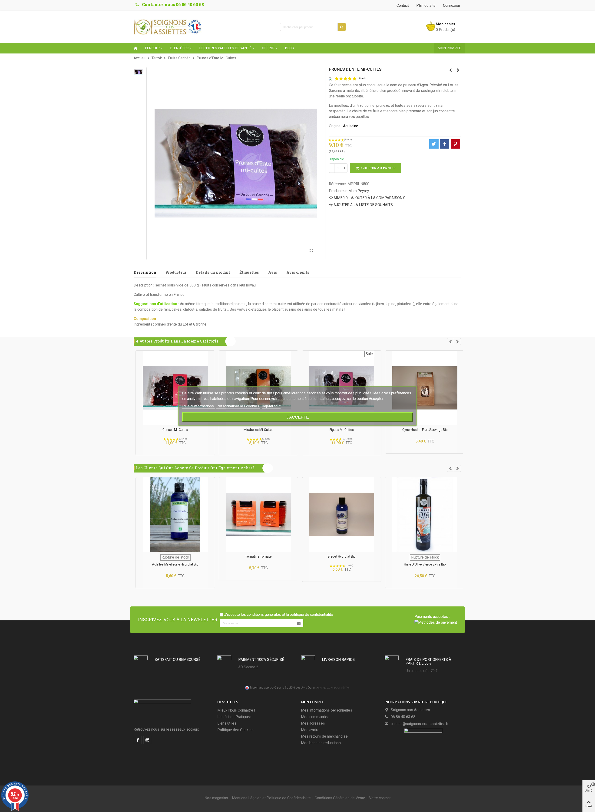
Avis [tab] (272, 272)
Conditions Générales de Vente (340, 798)
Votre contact (380, 798)
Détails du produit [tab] (213, 272)
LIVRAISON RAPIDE (338, 659)
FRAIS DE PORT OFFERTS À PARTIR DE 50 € (428, 661)
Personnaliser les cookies (238, 406)
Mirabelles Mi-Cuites (258, 430)
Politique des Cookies (235, 730)
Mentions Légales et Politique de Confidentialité (271, 798)
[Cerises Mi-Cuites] (457, 70)
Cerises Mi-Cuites (175, 430)
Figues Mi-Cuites (342, 430)
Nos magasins (216, 798)
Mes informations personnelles (326, 710)
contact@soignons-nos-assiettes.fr (420, 724)
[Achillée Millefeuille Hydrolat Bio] (175, 514)
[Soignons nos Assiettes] (168, 27)
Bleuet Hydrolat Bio (342, 556)
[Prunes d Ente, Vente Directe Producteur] (311, 250)
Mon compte (449, 48)
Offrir (268, 48)
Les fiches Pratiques (234, 717)
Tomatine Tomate (258, 556)
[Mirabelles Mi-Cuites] (450, 70)
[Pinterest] (455, 144)
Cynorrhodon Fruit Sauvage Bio (425, 430)
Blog (289, 48)
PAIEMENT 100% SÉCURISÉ (261, 659)
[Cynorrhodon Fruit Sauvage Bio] (424, 388)
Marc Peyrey (358, 191)
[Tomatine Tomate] (258, 514)
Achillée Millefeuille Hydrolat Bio (175, 564)
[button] (450, 341)
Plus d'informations (198, 406)
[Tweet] (434, 144)
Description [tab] (145, 272)
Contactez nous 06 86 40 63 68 (173, 4)
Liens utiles (226, 723)
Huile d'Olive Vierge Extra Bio (425, 564)
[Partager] (444, 144)
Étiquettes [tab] (249, 272)
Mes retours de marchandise (324, 736)
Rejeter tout (271, 406)
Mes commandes (315, 717)
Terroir (152, 48)
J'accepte (297, 417)
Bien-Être (179, 48)
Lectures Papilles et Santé (225, 48)
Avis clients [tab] (297, 272)
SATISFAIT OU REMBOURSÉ (177, 659)
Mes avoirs (310, 730)
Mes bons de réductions (321, 743)
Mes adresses (313, 723)
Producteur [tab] (175, 272)
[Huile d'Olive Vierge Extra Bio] (424, 514)
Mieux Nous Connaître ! (236, 710)
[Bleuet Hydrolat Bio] (341, 514)
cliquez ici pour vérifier (335, 687)
